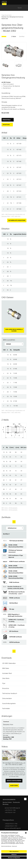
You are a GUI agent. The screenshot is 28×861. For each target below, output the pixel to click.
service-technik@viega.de (12, 808)
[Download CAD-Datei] (22, 350)
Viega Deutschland (6, 15)
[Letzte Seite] (21, 521)
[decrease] (24, 143)
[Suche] (25, 7)
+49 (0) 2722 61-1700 (11, 823)
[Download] (22, 354)
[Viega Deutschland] (4, 2)
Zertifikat (6, 534)
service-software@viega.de (13, 828)
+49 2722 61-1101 (10, 812)
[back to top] (25, 799)
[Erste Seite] (7, 521)
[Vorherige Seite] (10, 521)
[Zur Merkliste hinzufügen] (25, 27)
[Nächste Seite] (17, 521)
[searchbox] (13, 7)
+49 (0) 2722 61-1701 (11, 826)
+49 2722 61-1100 (10, 810)
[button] (14, 663)
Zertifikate (22, 36)
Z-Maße (13, 36)
